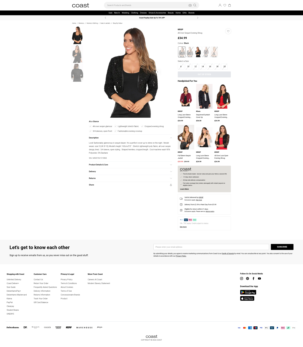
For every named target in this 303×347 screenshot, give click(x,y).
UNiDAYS (10, 314)
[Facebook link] (253, 278)
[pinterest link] (247, 278)
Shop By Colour (117, 23)
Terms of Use (66, 291)
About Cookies (67, 287)
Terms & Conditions (69, 283)
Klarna (9, 298)
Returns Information (42, 295)
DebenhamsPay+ (14, 291)
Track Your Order (41, 298)
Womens (81, 23)
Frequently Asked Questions (45, 287)
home (74, 23)
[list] (130, 72)
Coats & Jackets (105, 23)
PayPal (10, 302)
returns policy (210, 211)
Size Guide (11, 287)
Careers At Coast (95, 279)
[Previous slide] (105, 18)
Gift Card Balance (41, 302)
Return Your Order (41, 283)
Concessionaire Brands (70, 295)
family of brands (228, 253)
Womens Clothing (92, 23)
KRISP (180, 29)
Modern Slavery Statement (99, 283)
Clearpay (10, 306)
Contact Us (38, 279)
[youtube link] (259, 278)
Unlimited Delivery (14, 279)
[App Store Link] (248, 295)
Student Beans (13, 310)
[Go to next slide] (157, 72)
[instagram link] (241, 278)
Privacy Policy (67, 279)
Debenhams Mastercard (17, 295)
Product (64, 298)
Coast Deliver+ (13, 283)
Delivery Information (42, 291)
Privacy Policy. (181, 256)
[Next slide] (197, 18)
